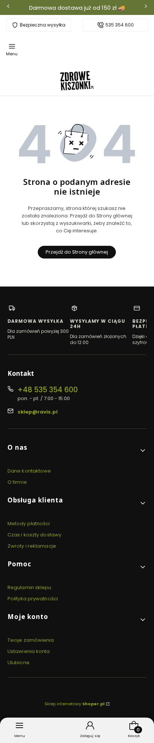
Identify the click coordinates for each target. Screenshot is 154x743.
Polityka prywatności (32, 598)
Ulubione (18, 662)
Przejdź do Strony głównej (77, 252)
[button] (77, 450)
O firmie (17, 482)
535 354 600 (119, 25)
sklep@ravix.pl (38, 411)
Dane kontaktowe (29, 470)
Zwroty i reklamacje (31, 545)
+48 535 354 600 (48, 390)
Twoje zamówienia (30, 640)
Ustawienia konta (28, 651)
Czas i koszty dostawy (34, 534)
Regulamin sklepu (29, 587)
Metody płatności (28, 523)
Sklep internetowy (74, 704)
